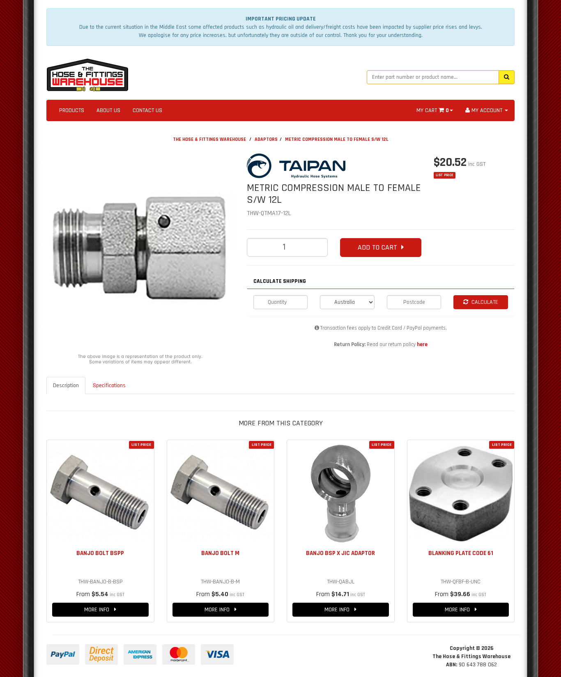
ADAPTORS (266, 139)
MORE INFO (99, 609)
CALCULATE (483, 302)
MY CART (432, 110)
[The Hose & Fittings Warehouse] (87, 72)
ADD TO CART (379, 247)
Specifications (109, 385)
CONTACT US (147, 110)
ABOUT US (108, 110)
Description (66, 385)
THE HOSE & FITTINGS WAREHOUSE (209, 139)
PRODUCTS (71, 110)
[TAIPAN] (334, 166)
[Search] (507, 77)
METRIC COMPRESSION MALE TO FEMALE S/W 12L (337, 139)
